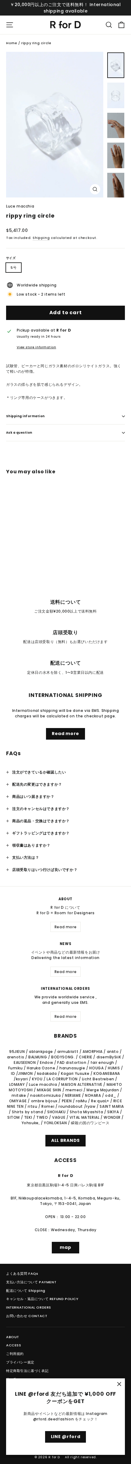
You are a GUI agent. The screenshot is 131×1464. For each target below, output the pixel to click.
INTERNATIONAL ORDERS (28, 1307)
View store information (36, 347)
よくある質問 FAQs (22, 1273)
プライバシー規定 (20, 1362)
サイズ (11, 258)
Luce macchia (20, 206)
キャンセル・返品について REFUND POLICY (42, 1298)
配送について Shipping (25, 1290)
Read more (65, 733)
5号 (13, 267)
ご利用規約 (15, 1353)
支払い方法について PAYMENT (31, 1282)
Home (11, 43)
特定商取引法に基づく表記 (27, 1370)
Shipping (41, 238)
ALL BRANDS (65, 1140)
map (65, 1247)
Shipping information (25, 416)
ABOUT (12, 1336)
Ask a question (19, 433)
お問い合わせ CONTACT (26, 1315)
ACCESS (13, 1345)
